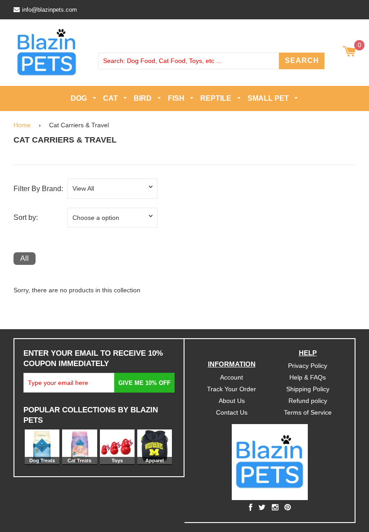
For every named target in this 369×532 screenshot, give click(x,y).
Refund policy (307, 400)
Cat (111, 98)
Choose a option (95, 217)
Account (231, 377)
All (24, 258)
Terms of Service (308, 412)
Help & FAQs (307, 377)
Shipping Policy (307, 389)
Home (22, 124)
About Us (232, 400)
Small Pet (269, 98)
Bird (143, 98)
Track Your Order (231, 389)
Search (302, 60)
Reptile (216, 98)
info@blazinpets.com (49, 9)
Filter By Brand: (38, 188)
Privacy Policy (307, 365)
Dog (80, 98)
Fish (177, 98)
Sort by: (26, 217)
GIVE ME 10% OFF (144, 383)
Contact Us (232, 412)
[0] (349, 52)
